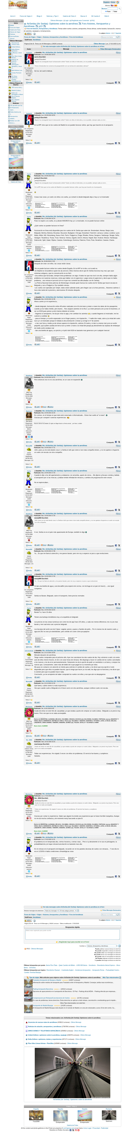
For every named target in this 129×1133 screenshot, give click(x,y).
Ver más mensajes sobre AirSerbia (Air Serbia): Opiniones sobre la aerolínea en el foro (73, 46)
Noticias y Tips (52, 16)
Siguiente (118, 33)
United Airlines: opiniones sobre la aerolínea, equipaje (47, 1035)
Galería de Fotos (69, 16)
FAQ (93, 20)
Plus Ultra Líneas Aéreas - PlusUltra (40, 1043)
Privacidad (96, 1128)
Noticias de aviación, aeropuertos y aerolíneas (44, 1026)
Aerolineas (37, 40)
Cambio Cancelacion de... (17, 80)
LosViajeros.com (68, 1128)
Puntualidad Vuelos (112, 970)
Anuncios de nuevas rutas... (16, 43)
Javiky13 (29, 52)
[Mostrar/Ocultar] (23, 20)
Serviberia (92, 965)
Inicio (12, 16)
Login (67, 20)
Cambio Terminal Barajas (32, 972)
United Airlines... (16, 47)
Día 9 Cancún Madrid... (16, 97)
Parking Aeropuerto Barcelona (43, 989)
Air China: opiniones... (15, 76)
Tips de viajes (34, 977)
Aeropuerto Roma (98, 970)
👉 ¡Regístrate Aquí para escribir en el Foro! (72, 942)
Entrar (113, 2)
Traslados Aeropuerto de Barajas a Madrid (47, 980)
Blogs (39, 16)
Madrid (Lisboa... (17, 90)
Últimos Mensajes (57, 20)
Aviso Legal (87, 1128)
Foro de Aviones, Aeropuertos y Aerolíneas (42, 28)
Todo (115, 11)
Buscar (104, 8)
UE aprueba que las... (16, 105)
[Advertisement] (64, 4)
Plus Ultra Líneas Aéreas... (17, 56)
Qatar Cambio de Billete (67, 965)
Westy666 (29, 446)
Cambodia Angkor (67, 970)
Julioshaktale (29, 651)
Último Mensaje (76, 1022)
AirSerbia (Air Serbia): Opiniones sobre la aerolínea (72, 1099)
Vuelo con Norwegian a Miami (17, 93)
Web (106, 16)
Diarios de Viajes (15, 32)
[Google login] (117, 2)
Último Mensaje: (99, 43)
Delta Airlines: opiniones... (16, 50)
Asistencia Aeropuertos (83, 970)
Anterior (108, 33)
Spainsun (29, 411)
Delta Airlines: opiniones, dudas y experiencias (45, 1039)
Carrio (29, 174)
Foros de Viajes (25, 16)
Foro (108, 11)
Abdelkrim (29, 375)
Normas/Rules (14, 36)
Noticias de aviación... (15, 60)
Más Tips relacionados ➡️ (112, 977)
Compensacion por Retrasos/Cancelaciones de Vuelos (51, 998)
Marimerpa (29, 706)
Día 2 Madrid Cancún (15, 100)
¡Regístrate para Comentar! (80, 20)
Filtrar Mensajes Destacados (110, 49)
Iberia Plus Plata (51, 965)
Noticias (12, 34)
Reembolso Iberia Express (106, 965)
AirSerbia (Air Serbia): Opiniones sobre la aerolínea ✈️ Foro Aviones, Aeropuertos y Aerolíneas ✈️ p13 (67, 24)
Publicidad (104, 1128)
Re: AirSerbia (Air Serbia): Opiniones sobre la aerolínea (64, 52)
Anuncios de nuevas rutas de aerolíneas (42, 1022)
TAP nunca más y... (17, 87)
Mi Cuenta (95, 16)
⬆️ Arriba (29, 82)
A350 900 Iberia (81, 965)
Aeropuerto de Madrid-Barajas (43, 1005)
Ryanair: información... (16, 63)
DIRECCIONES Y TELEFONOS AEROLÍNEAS (44, 1031)
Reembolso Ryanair (53, 970)
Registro (107, 2)
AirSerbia (32, 967)
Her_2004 (29, 740)
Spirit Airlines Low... (17, 70)
